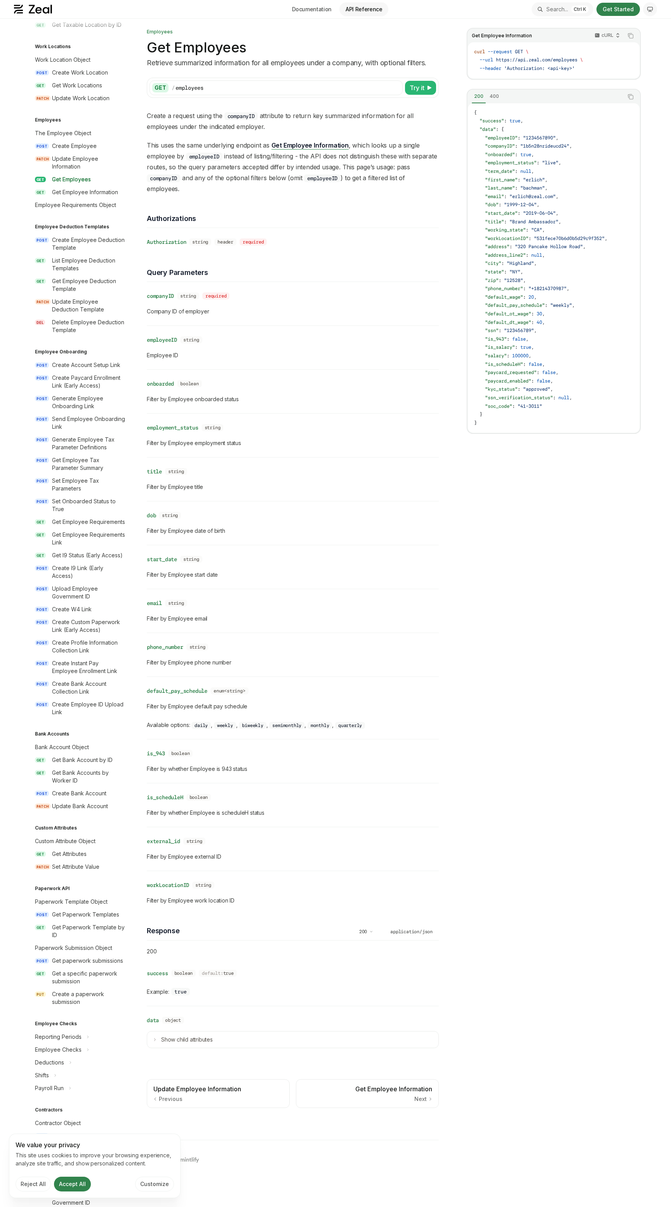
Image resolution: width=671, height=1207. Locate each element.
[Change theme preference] (650, 9)
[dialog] (94, 1166)
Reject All (33, 1184)
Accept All (72, 1184)
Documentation (312, 9)
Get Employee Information (310, 145)
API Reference (364, 9)
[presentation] (79, 613)
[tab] (479, 96)
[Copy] (395, 88)
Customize (154, 1184)
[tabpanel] (554, 268)
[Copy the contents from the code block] (631, 36)
